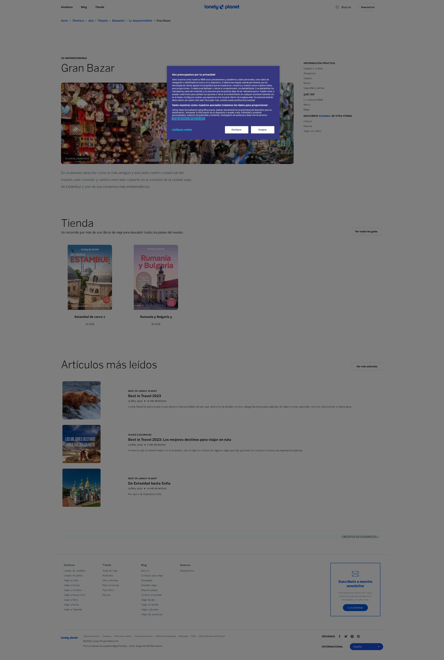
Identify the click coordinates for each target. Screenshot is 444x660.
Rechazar (237, 129)
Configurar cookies (182, 129)
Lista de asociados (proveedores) (188, 118)
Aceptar (262, 129)
